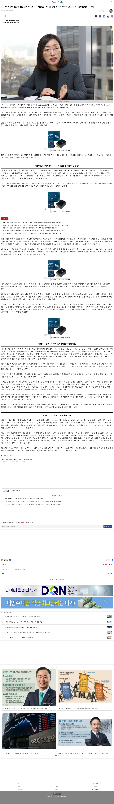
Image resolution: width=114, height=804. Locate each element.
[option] (57, 710)
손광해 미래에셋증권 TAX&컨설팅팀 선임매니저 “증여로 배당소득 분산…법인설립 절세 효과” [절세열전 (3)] (34, 230)
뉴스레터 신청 (107, 526)
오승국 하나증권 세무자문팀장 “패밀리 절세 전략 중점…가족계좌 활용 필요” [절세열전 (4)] (29, 228)
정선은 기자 (16, 490)
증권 (19, 783)
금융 (19, 786)
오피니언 (57, 789)
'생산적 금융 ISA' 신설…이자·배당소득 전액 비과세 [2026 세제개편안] (24, 498)
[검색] (112, 2)
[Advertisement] (57, 475)
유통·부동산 (95, 783)
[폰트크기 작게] (2, 16)
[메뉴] (2, 2)
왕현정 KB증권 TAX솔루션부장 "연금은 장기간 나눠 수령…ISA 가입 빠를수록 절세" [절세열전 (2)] (31, 233)
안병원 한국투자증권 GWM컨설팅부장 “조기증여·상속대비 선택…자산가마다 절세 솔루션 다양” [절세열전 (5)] (35, 225)
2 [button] (58, 755)
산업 (57, 783)
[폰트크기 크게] (5, 16)
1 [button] (56, 755)
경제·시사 (19, 789)
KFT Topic (95, 789)
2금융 (95, 786)
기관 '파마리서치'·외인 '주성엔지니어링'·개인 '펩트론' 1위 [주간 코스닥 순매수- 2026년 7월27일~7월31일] (34, 501)
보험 (57, 786)
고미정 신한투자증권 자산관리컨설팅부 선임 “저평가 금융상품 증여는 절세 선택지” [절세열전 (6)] (31, 222)
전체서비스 (56, 793)
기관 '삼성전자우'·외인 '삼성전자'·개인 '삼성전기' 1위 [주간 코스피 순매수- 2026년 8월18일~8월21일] (32, 504)
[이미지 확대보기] (111, 27)
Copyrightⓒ (49, 796)
